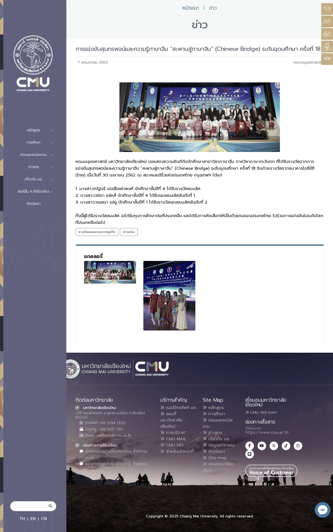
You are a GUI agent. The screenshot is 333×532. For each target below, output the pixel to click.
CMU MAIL (175, 439)
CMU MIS (173, 445)
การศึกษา (216, 414)
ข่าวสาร (214, 433)
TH (22, 519)
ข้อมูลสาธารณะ (221, 445)
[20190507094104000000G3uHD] (169, 296)
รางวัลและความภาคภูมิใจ (96, 231)
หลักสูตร (215, 408)
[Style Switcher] (327, 21)
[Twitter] (274, 446)
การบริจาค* (175, 433)
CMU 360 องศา (263, 412)
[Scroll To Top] (323, 526)
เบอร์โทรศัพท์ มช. (180, 408)
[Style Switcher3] (327, 9)
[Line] (249, 454)
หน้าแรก (190, 8)
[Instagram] (298, 446)
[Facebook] (249, 446)
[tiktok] (286, 446)
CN (44, 519)
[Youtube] (262, 446)
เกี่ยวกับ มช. (218, 439)
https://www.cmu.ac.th (267, 432)
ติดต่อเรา (34, 203)
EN (33, 519)
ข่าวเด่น (129, 231)
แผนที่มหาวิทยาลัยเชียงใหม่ (171, 420)
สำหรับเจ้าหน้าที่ (179, 451)
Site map (217, 458)
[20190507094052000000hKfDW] (110, 272)
